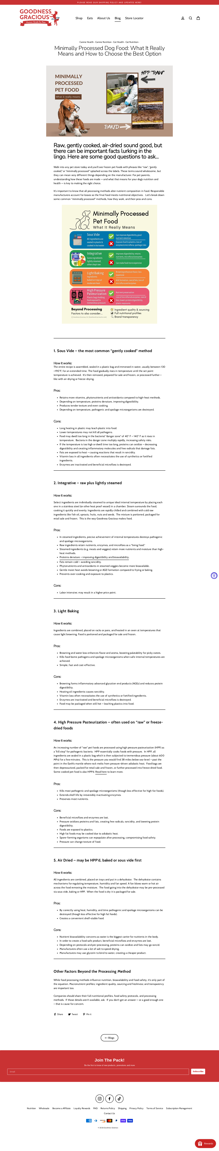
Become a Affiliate (61, 1108)
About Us (103, 18)
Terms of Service (154, 1108)
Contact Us (109, 1113)
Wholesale (44, 1108)
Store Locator (134, 18)
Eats (90, 18)
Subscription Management (179, 1108)
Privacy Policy (136, 1108)
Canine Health (87, 42)
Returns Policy (108, 1108)
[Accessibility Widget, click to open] (214, 575)
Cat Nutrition (132, 42)
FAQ (95, 1108)
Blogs (111, 1037)
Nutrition (31, 1108)
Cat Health (118, 42)
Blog (118, 18)
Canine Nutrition (103, 42)
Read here (101, 771)
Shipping (122, 1108)
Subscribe (198, 1071)
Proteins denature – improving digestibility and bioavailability (94, 557)
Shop (79, 18)
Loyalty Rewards (82, 1108)
